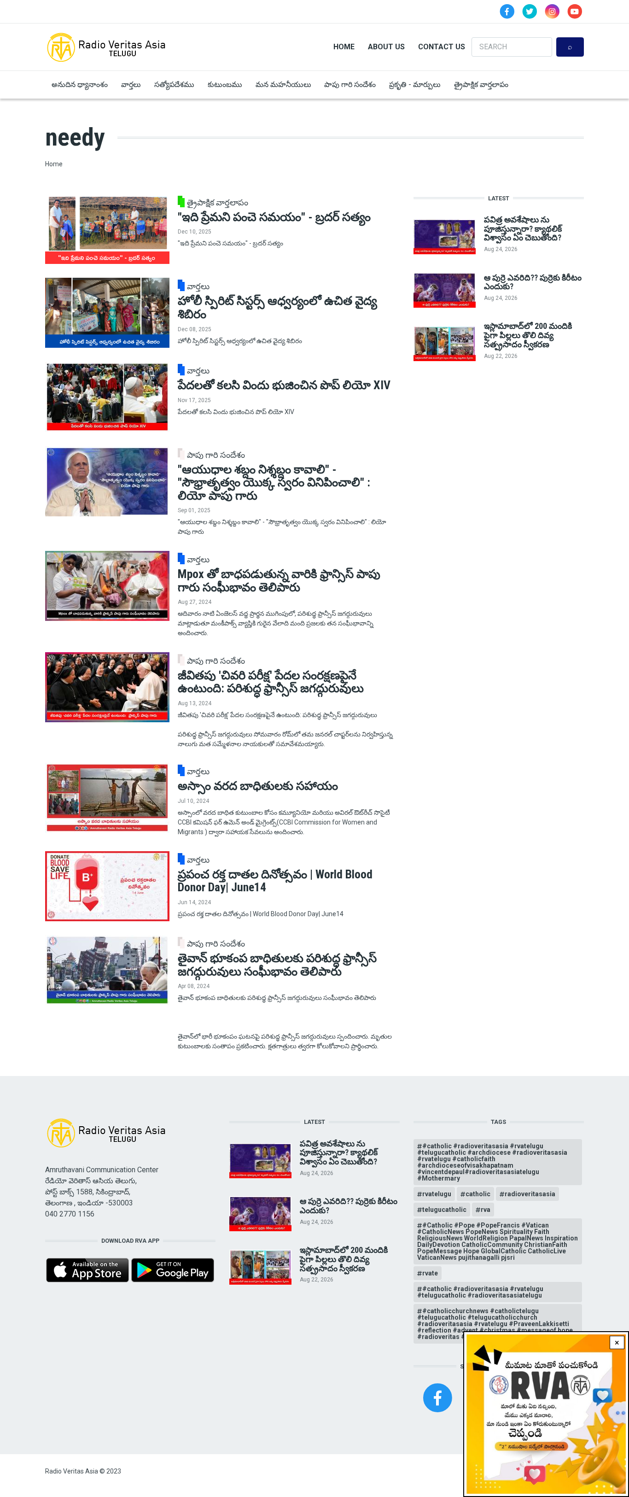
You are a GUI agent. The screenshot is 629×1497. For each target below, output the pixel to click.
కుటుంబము (225, 84)
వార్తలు (131, 84)
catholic (478, 1194)
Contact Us (441, 46)
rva (485, 1209)
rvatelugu (436, 1194)
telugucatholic (444, 1209)
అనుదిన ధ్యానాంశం (80, 84)
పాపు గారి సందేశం (350, 84)
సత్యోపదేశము (174, 84)
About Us (386, 46)
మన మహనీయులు (283, 84)
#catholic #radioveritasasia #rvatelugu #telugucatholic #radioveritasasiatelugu (480, 1292)
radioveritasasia (530, 1194)
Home (344, 46)
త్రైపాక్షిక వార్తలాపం (481, 84)
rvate (430, 1273)
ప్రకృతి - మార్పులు (415, 84)
